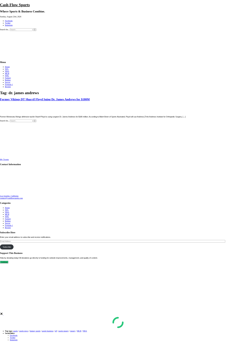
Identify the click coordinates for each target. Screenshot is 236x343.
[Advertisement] (74, 140)
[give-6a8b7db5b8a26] (1, 315)
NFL (7, 69)
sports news (23, 331)
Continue (4, 262)
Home (7, 67)
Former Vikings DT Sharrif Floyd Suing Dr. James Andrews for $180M (45, 99)
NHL (7, 76)
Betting (8, 80)
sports (15, 331)
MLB (7, 73)
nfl (56, 331)
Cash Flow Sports (15, 5)
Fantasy (8, 78)
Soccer (7, 82)
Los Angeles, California (9, 196)
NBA (7, 71)
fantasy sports (35, 331)
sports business (47, 331)
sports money (63, 331)
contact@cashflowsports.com (11, 198)
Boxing (8, 87)
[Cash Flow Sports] (70, 57)
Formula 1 (9, 84)
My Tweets (4, 159)
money (72, 331)
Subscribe (7, 247)
